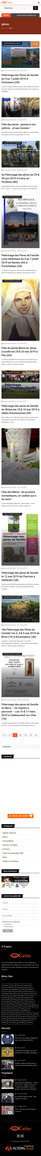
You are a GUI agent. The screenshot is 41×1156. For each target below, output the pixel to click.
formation (30, 1002)
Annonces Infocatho (9, 70)
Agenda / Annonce (9, 833)
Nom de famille (7, 915)
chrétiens (30, 989)
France (4, 1006)
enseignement (27, 997)
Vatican (32, 1018)
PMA (36, 1014)
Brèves (5, 837)
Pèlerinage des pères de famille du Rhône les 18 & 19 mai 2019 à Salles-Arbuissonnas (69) (20, 409)
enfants (18, 997)
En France (6, 849)
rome (26, 1018)
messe (4, 1010)
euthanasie (5, 1002)
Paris (30, 1014)
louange (28, 1006)
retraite (20, 1018)
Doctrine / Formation (10, 845)
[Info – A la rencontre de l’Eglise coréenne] (7, 1110)
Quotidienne (8, 924)
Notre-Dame (6, 1014)
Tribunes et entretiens (10, 861)
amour (19, 985)
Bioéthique (5, 989)
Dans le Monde (8, 841)
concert (18, 993)
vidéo (10, 1022)
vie (15, 1022)
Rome (5, 857)
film (20, 1002)
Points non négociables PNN (13, 853)
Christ (22, 989)
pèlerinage (11, 1018)
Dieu (34, 993)
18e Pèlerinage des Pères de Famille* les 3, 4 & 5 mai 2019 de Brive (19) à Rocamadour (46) (20, 633)
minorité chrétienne (15, 1010)
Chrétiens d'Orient (8, 993)
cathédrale (15, 989)
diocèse (4, 997)
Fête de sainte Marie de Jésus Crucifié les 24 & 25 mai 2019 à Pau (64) (19, 352)
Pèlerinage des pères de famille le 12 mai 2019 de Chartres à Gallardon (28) (19, 576)
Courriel (5, 903)
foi (24, 1002)
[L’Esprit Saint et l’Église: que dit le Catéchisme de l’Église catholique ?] (7, 1052)
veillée (4, 1022)
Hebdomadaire (9, 926)
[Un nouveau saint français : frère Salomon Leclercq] (7, 1098)
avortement (27, 985)
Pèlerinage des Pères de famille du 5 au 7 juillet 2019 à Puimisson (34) (20, 79)
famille (14, 1002)
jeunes (16, 1006)
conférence (27, 993)
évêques (29, 1022)
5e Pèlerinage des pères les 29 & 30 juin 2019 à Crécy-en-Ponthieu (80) (20, 178)
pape (14, 1014)
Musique (26, 1010)
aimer (13, 985)
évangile (21, 1022)
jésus (22, 1006)
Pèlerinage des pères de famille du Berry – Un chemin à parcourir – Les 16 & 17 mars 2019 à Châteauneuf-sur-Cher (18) (19, 711)
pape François (22, 1014)
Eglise (11, 997)
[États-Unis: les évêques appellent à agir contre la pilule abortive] (7, 1039)
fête (10, 1006)
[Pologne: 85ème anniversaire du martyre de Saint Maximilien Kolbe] (7, 1064)
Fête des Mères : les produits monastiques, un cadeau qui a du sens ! (18, 496)
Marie (35, 1006)
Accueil (5, 28)
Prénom (5, 909)
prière (4, 1018)
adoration (5, 985)
